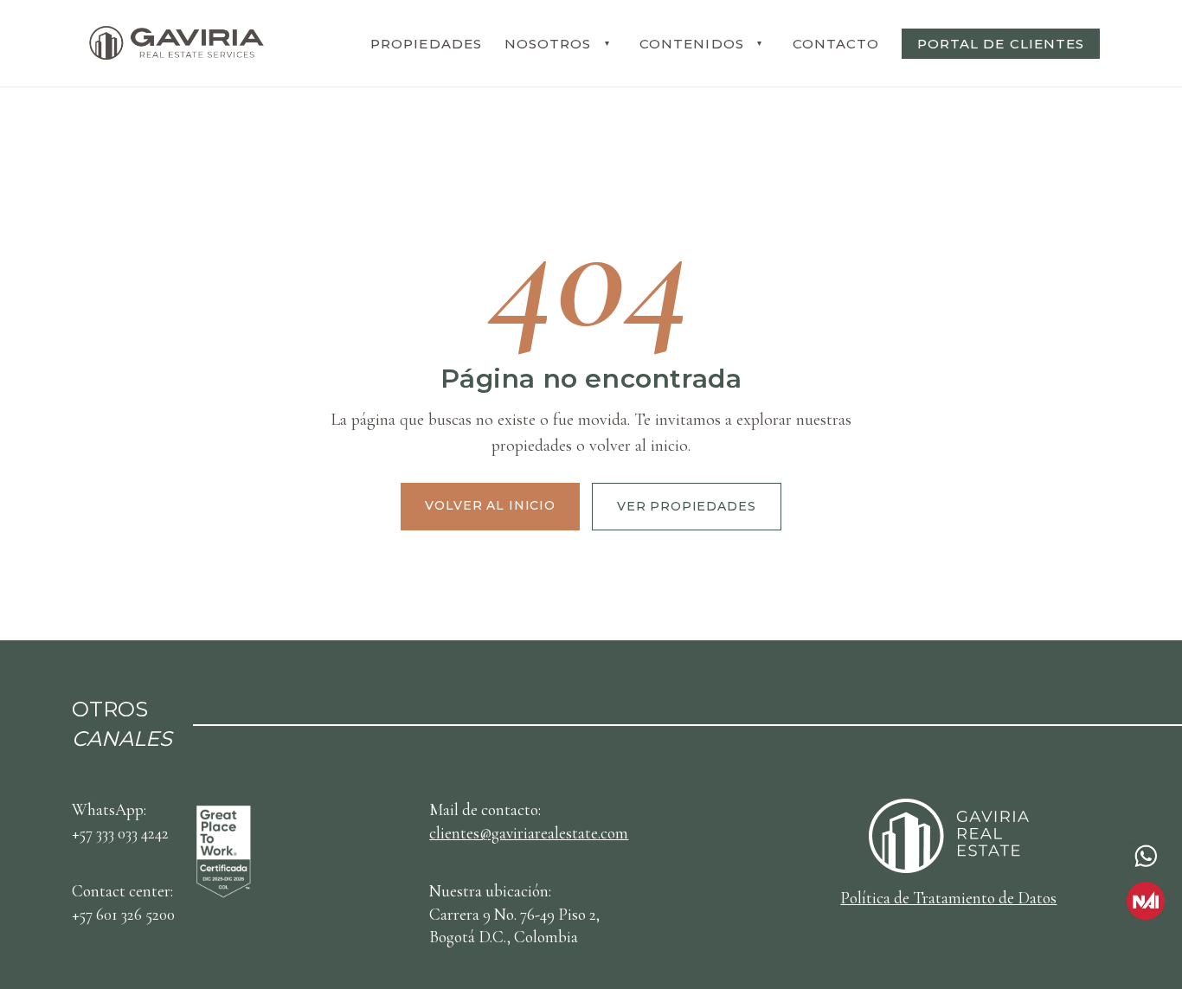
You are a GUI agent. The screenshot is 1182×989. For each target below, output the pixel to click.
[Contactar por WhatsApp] (1146, 856)
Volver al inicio (490, 505)
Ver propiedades (686, 506)
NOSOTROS (547, 43)
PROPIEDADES (426, 43)
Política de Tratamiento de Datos (948, 898)
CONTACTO (836, 43)
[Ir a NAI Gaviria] (1146, 901)
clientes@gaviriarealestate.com (528, 833)
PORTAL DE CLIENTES (1000, 43)
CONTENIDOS (691, 43)
